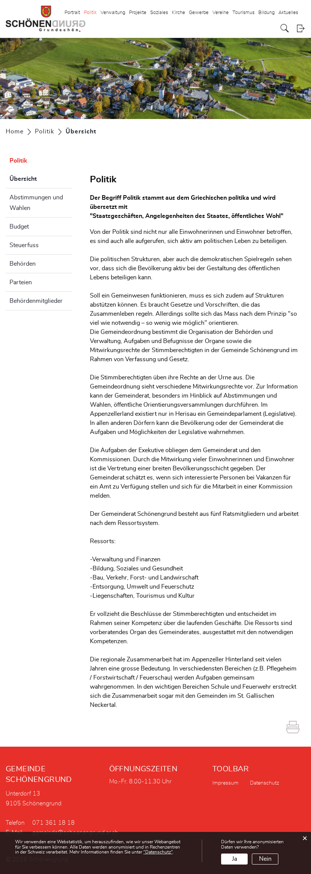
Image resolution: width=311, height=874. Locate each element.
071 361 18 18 (53, 823)
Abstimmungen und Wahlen (36, 202)
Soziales (159, 12)
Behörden (22, 264)
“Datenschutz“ (158, 852)
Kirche (178, 12)
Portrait (72, 12)
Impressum (225, 783)
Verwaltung (113, 12)
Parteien (20, 282)
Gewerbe (199, 12)
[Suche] (285, 28)
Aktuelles (288, 12)
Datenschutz (264, 783)
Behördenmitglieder (36, 301)
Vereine (220, 12)
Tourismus (243, 12)
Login (300, 28)
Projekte (137, 12)
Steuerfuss (24, 245)
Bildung (266, 12)
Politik (90, 12)
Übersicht (40, 179)
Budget (19, 227)
